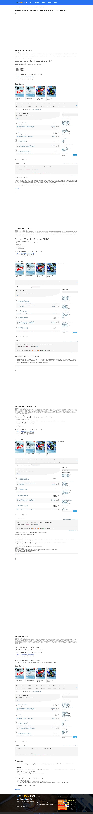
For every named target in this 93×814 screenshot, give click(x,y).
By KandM (53, 306)
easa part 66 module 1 (24, 54)
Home (16, 7)
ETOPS (63, 141)
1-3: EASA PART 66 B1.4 (65, 122)
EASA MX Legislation (65, 138)
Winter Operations (65, 153)
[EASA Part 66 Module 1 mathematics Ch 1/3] (46, 387)
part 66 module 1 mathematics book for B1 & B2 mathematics (65, 642)
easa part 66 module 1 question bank (35, 55)
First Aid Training (64, 146)
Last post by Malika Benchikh (24, 151)
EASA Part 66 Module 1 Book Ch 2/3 (23, 228)
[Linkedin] (23, 799)
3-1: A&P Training (64, 128)
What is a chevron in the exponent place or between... (27, 127)
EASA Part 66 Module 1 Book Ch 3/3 (23, 50)
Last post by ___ (22, 141)
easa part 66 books (63, 53)
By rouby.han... (53, 145)
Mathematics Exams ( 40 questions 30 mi (27, 76)
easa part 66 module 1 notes (53, 640)
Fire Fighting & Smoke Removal (67, 144)
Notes (37, 169)
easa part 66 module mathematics (67, 55)
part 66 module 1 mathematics (55, 234)
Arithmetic (22, 68)
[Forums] (16, 109)
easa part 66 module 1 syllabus (57, 55)
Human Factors (64, 149)
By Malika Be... (53, 126)
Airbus (63, 132)
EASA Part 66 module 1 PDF (21, 636)
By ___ (54, 146)
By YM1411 (53, 136)
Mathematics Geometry (23, 140)
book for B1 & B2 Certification (21, 53)
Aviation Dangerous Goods (66, 134)
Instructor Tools (64, 150)
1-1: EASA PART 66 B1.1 (65, 120)
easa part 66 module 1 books (32, 54)
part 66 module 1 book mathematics (44, 234)
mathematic (17, 234)
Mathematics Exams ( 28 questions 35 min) (27, 79)
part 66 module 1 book (34, 234)
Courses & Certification (65, 314)
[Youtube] (31, 799)
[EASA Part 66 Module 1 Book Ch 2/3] (46, 209)
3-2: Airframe (64, 129)
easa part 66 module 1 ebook (42, 54)
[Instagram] (21, 799)
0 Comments (25, 52)
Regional (63, 151)
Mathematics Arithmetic (23, 150)
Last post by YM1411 (23, 134)
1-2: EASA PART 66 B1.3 (65, 121)
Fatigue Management (65, 143)
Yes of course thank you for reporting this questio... (27, 146)
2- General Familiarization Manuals (67, 125)
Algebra (21, 69)
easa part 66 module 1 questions (46, 55)
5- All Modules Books (65, 131)
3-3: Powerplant (64, 130)
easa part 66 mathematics (53, 639)
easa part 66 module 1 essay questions (53, 54)
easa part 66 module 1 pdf (24, 55)
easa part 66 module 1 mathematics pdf (66, 54)
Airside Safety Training (65, 133)
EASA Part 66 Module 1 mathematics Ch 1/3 (25, 406)
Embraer (63, 140)
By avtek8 (53, 127)
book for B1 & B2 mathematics (31, 53)
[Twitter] (26, 799)
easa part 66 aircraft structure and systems (53, 53)
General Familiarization (65, 148)
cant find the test (21, 306)
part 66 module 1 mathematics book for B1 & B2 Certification (45, 642)
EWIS (62, 142)
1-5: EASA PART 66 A (65, 124)
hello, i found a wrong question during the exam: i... (27, 145)
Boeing (63, 135)
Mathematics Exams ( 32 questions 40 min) (27, 77)
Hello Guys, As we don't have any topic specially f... (27, 126)
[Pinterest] (28, 799)
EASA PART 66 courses (69, 53)
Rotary (63, 152)
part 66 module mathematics (24, 56)
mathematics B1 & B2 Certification (24, 234)
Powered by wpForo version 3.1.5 (73, 174)
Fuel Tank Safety (64, 147)
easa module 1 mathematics (40, 53)
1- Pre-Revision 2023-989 (65, 296)
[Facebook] (18, 799)
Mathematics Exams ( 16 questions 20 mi (27, 77)
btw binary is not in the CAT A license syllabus (26, 136)
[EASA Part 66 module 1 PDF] (45, 596)
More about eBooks (60, 85)
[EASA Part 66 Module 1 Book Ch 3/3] (46, 30)
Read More (18, 188)
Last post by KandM (23, 124)
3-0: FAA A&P (64, 126)
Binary (19, 132)
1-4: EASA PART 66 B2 (65, 123)
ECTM (62, 139)
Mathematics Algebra (22, 122)
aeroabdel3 (28, 169)
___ (19, 52)
